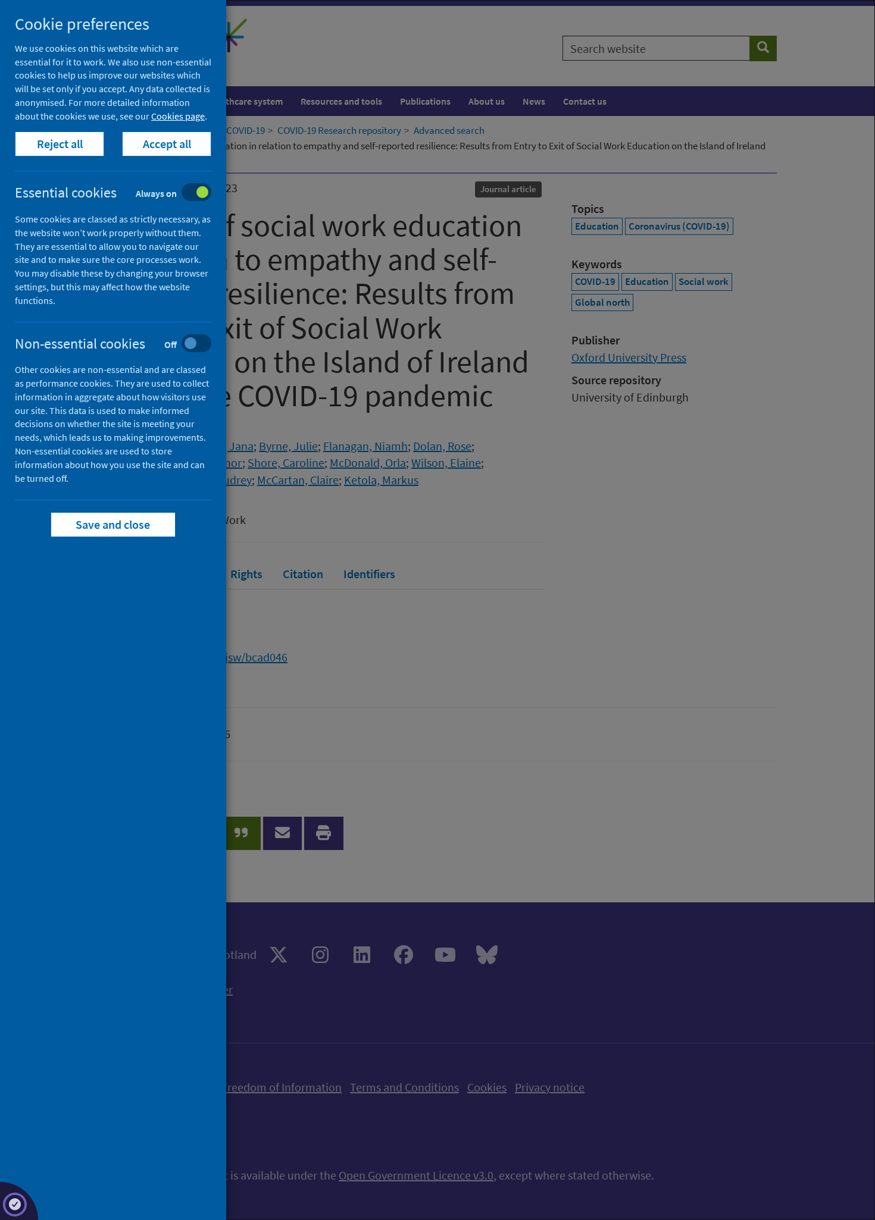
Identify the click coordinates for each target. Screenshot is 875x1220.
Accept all (167, 143)
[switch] (122, 193)
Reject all (60, 143)
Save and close (113, 524)
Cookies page (178, 116)
